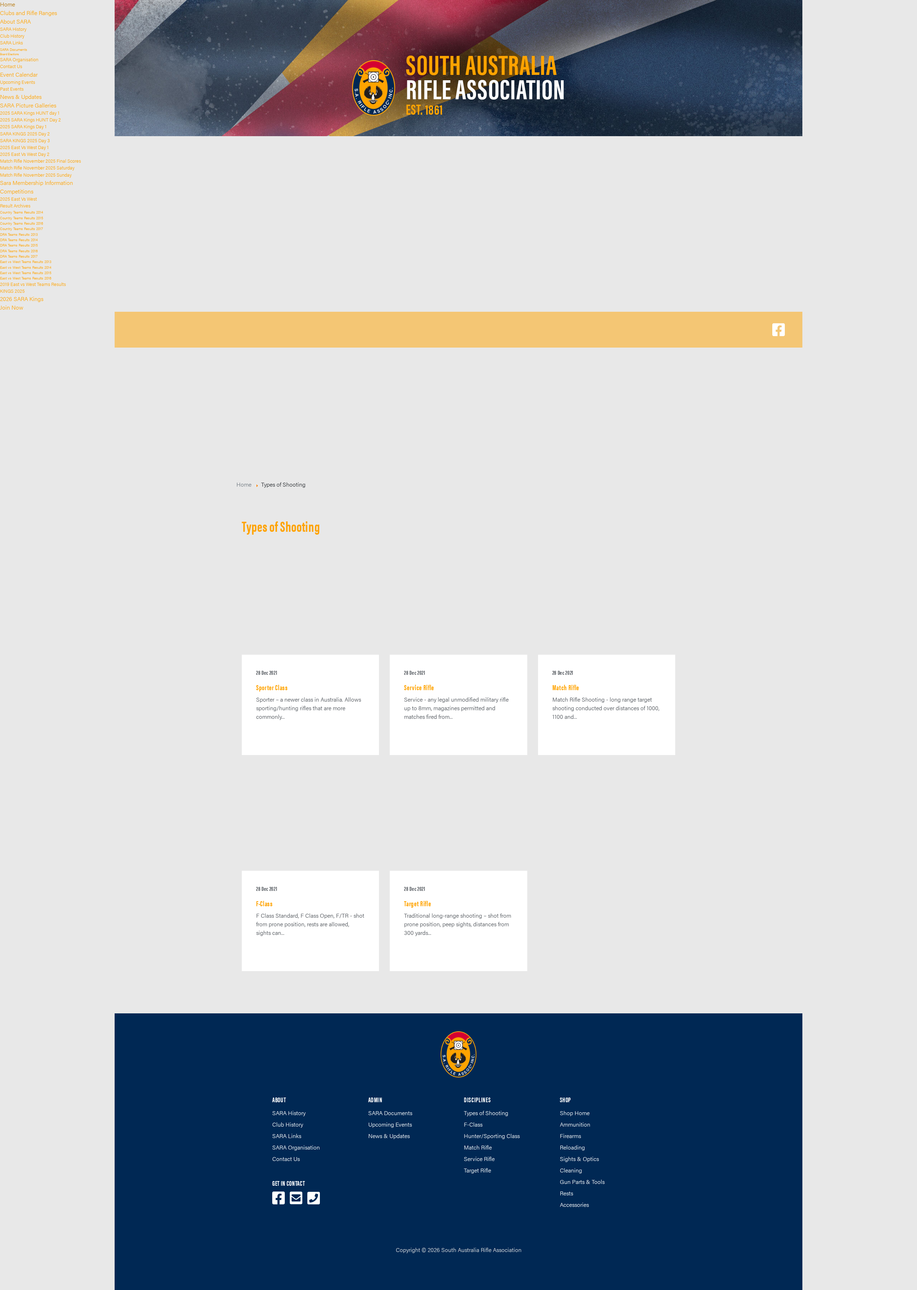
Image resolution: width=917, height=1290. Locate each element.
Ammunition (575, 1124)
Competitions (16, 191)
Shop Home (575, 1113)
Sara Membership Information (36, 182)
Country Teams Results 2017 (21, 228)
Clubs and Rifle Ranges (28, 13)
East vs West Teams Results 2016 (25, 278)
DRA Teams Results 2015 (19, 245)
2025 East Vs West (18, 199)
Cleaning (571, 1170)
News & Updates (21, 96)
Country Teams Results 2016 (21, 223)
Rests (566, 1193)
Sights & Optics (579, 1159)
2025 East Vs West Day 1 (24, 147)
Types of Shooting (486, 1113)
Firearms (570, 1136)
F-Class (473, 1124)
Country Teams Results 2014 (21, 212)
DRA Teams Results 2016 (19, 250)
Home (7, 4)
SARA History (13, 29)
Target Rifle (477, 1170)
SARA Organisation (19, 59)
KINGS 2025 (12, 291)
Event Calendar (19, 74)
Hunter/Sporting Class (492, 1136)
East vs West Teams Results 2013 (25, 261)
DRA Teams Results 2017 (19, 256)
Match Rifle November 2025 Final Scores (40, 161)
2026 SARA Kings (21, 299)
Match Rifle (478, 1147)
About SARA (15, 21)
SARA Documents (13, 49)
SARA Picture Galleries (28, 105)
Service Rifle (479, 1159)
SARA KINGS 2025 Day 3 (25, 140)
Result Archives (15, 205)
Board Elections (9, 54)
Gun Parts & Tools (582, 1181)
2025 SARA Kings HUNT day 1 (29, 113)
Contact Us (11, 66)
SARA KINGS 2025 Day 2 (25, 133)
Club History (12, 36)
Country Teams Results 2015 (21, 217)
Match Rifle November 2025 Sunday (36, 175)
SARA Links (11, 42)
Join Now (11, 307)
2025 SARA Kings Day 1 (23, 126)
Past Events (12, 89)
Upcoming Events (17, 82)
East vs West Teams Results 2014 (25, 267)
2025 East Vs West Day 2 (24, 154)
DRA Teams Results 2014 (19, 239)
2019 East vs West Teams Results (33, 284)
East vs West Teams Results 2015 (25, 272)
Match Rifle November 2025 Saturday (37, 167)
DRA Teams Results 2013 (19, 234)
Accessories (574, 1204)
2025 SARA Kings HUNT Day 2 (30, 119)
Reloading (572, 1147)
